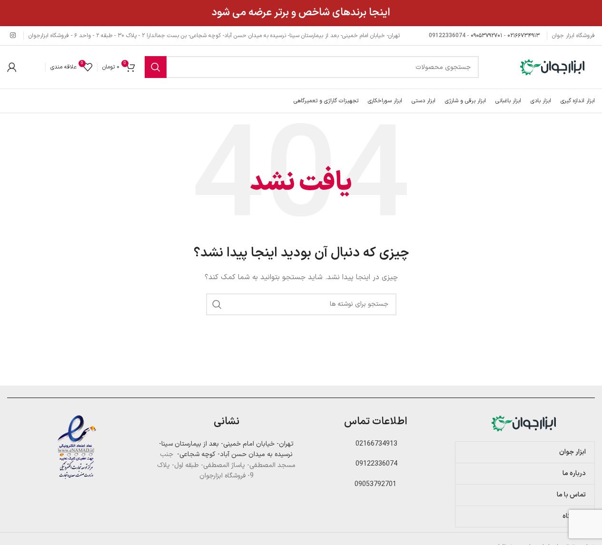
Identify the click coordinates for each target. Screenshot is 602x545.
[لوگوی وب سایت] (553, 67)
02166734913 (375, 444)
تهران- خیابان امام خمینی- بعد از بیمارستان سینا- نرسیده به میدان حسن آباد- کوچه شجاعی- (226, 449)
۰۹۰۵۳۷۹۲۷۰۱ (486, 35)
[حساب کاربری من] (11, 67)
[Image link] (525, 423)
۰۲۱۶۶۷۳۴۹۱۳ (523, 35)
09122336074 (375, 464)
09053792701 (375, 484)
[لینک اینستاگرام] (13, 36)
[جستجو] (156, 67)
